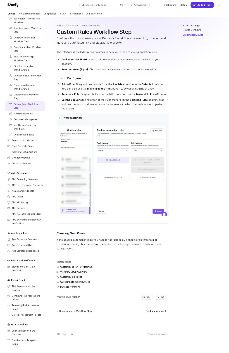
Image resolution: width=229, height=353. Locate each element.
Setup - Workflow (90, 25)
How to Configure (192, 29)
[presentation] (27, 185)
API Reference (94, 13)
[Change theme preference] (219, 4)
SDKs (63, 13)
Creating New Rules (193, 34)
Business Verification (67, 25)
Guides (11, 13)
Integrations (76, 13)
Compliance (49, 13)
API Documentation (29, 13)
